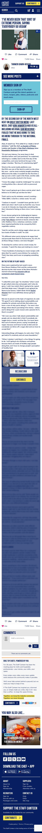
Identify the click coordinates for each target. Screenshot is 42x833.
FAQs (25, 798)
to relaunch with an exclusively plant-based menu (16, 273)
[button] (21, 77)
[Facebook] (5, 759)
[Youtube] (23, 759)
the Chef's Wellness (26, 148)
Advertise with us (29, 788)
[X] (14, 759)
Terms (21, 824)
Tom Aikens (10, 220)
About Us (6, 784)
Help (24, 796)
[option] (21, 730)
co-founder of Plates (28, 146)
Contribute (21, 379)
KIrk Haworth (20, 125)
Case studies (27, 786)
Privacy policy (28, 824)
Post (35, 646)
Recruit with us (8, 798)
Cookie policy (13, 824)
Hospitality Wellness (10, 150)
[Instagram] (10, 759)
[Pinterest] (19, 759)
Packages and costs (10, 801)
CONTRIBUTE (32, 3)
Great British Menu (19, 122)
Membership (7, 788)
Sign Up (6, 786)
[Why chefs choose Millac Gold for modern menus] (21, 730)
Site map (26, 801)
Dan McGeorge (27, 129)
